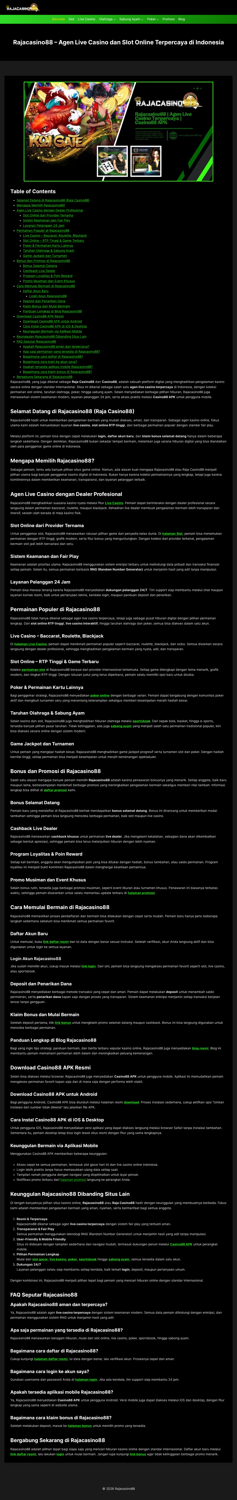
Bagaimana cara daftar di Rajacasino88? (53, 356)
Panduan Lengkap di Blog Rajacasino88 (52, 311)
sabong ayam (121, 726)
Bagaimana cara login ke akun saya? (50, 362)
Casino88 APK (181, 1244)
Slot (71, 19)
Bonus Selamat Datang (40, 266)
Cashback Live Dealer (39, 271)
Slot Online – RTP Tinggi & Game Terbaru (53, 240)
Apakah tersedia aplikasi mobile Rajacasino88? (58, 367)
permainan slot (33, 669)
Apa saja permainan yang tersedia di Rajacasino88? (61, 351)
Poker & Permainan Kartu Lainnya (48, 245)
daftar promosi (55, 790)
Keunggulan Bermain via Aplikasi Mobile (52, 331)
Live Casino (86, 19)
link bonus (63, 1022)
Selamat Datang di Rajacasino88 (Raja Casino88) (53, 200)
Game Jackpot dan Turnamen (45, 256)
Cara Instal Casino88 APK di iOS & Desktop (55, 326)
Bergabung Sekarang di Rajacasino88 (44, 377)
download (131, 1102)
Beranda (58, 19)
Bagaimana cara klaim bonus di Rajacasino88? (57, 372)
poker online (100, 695)
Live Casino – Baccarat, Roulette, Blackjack (55, 235)
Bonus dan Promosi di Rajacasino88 (43, 261)
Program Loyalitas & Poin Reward (48, 276)
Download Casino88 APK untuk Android (52, 321)
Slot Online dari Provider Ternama (48, 215)
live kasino (58, 1259)
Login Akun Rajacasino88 (48, 296)
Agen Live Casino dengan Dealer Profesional (50, 210)
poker (72, 1259)
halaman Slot (172, 533)
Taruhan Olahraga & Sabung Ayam (48, 250)
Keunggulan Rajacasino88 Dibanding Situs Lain (51, 336)
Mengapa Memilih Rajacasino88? (41, 205)
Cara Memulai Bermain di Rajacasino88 (46, 286)
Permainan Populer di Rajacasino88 (43, 230)
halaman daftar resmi (51, 1359)
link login (88, 966)
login (60, 1454)
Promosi (169, 19)
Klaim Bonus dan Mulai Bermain (46, 306)
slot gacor (40, 1259)
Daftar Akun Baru (36, 291)
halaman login (86, 1379)
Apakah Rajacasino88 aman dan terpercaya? (56, 346)
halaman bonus (80, 1426)
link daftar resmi (56, 942)
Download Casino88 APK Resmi (40, 316)
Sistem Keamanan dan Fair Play (46, 220)
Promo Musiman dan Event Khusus (49, 281)
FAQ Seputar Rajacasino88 (36, 341)
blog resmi (200, 1048)
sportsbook (141, 721)
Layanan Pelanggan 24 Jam (43, 225)
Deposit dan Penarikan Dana (44, 301)
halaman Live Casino (30, 644)
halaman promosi (141, 893)
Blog (181, 19)
